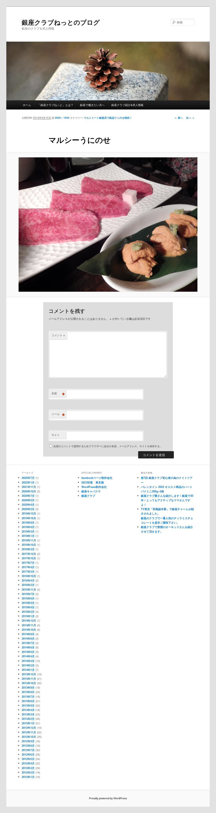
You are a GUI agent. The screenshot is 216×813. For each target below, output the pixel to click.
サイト (55, 435)
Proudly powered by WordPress (108, 798)
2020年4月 (28, 505)
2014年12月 (29, 620)
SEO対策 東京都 (92, 482)
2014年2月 (28, 665)
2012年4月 (28, 763)
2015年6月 (28, 598)
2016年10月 (29, 576)
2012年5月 (28, 759)
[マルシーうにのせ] (108, 224)
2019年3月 (28, 531)
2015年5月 (28, 603)
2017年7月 (28, 563)
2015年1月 (28, 616)
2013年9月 (28, 687)
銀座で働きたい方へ (92, 105)
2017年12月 (29, 554)
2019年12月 (29, 513)
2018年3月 (28, 549)
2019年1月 (28, 536)
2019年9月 (28, 522)
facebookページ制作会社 (96, 478)
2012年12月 (29, 728)
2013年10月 (29, 683)
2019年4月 (28, 527)
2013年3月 (28, 714)
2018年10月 (29, 545)
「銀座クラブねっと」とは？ (55, 105)
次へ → (190, 118)
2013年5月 (28, 705)
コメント (58, 335)
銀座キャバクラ (91, 491)
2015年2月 (28, 612)
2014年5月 (28, 652)
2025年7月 (28, 478)
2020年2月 (28, 509)
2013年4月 (28, 710)
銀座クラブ (88, 496)
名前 (58, 393)
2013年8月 (28, 692)
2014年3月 (28, 661)
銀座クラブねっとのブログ (61, 22)
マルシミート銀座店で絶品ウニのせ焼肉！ (108, 118)
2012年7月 (28, 750)
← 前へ (179, 118)
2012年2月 (28, 772)
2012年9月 (28, 741)
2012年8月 (28, 746)
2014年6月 (28, 647)
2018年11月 (29, 540)
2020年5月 (28, 500)
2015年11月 (29, 589)
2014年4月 (28, 656)
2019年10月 (29, 518)
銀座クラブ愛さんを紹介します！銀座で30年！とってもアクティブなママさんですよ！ (167, 500)
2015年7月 (28, 594)
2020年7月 (28, 496)
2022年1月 (28, 482)
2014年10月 (29, 630)
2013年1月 (28, 723)
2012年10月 (29, 737)
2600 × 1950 (62, 118)
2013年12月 (29, 674)
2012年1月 (28, 777)
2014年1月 (28, 670)
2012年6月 (28, 754)
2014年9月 (28, 634)
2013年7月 (28, 697)
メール (58, 414)
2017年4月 (28, 567)
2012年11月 (29, 732)
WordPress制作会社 (94, 487)
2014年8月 (28, 638)
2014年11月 (29, 625)
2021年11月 (29, 487)
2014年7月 (28, 643)
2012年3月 (28, 768)
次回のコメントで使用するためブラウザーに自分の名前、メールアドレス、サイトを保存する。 (107, 446)
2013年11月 (29, 679)
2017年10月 (29, 558)
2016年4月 (28, 580)
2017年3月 (28, 571)
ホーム (27, 105)
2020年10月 (29, 491)
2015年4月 (28, 607)
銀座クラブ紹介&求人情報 (127, 105)
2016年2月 (28, 585)
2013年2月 (28, 719)
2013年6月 (28, 701)
